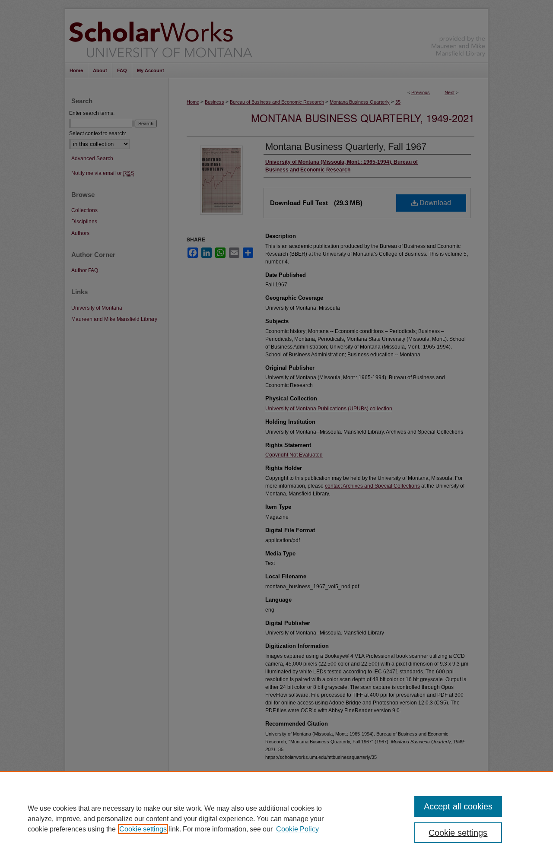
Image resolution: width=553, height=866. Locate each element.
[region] (276, 818)
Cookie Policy (297, 829)
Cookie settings (143, 829)
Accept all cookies (458, 806)
